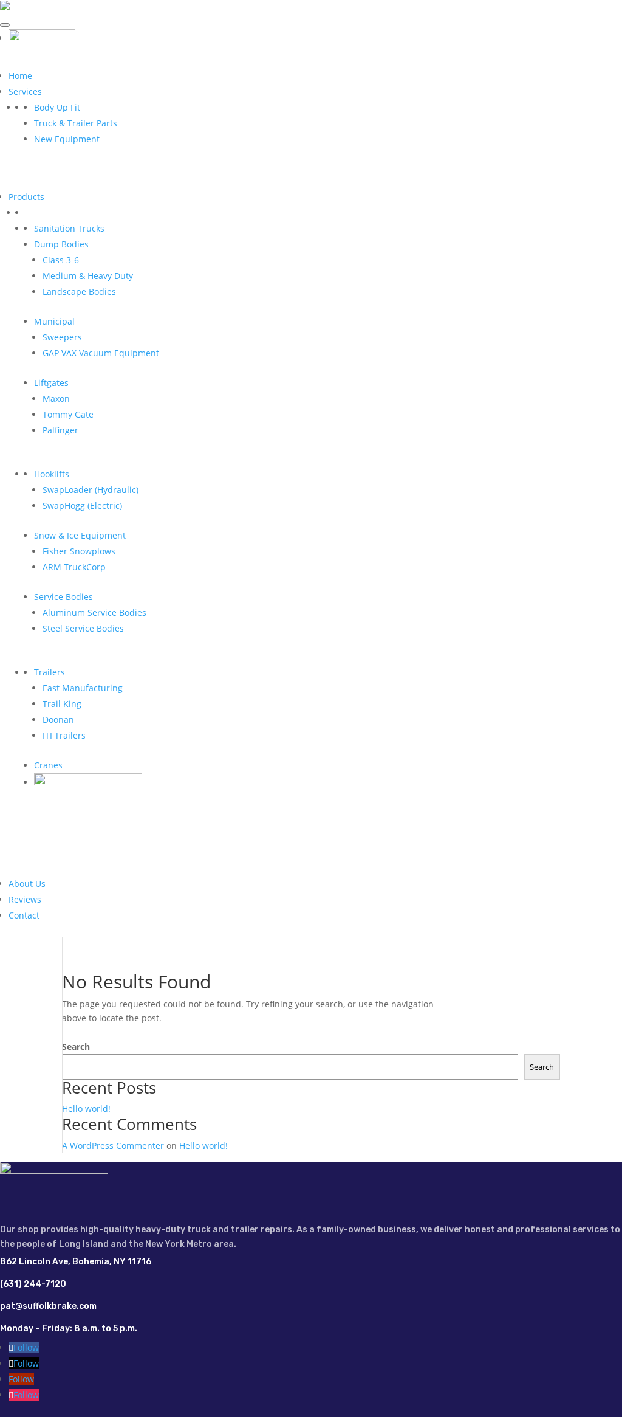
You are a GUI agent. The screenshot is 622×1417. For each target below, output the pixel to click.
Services (25, 91)
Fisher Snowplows (79, 551)
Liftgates (51, 382)
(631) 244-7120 (33, 1284)
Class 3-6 (61, 260)
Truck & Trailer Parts (75, 123)
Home (20, 75)
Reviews (25, 899)
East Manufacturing (83, 688)
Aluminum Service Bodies (94, 612)
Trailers (49, 672)
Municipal (54, 321)
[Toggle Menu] (5, 25)
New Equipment (67, 139)
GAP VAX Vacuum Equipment (101, 353)
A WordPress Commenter (113, 1145)
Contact (24, 915)
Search (76, 1046)
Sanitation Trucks (69, 228)
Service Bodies (63, 596)
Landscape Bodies (79, 291)
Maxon (56, 398)
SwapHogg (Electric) (82, 505)
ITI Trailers (64, 735)
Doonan (58, 719)
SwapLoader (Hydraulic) (90, 489)
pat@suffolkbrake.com (48, 1306)
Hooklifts (51, 474)
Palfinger (60, 430)
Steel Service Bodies (83, 628)
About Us (27, 883)
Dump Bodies (61, 244)
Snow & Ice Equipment (80, 535)
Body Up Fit (57, 107)
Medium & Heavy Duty (88, 275)
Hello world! (86, 1108)
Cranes (48, 765)
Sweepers (62, 337)
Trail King (62, 703)
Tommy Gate (68, 414)
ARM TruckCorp (74, 567)
